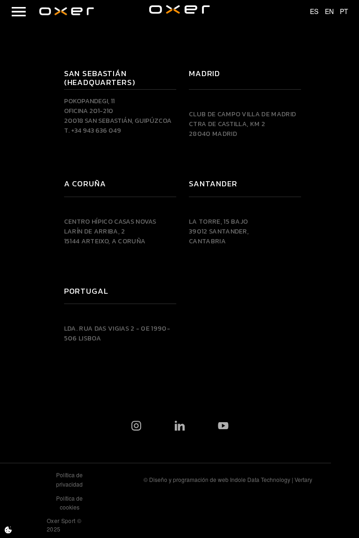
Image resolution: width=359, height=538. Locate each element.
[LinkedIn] (179, 425)
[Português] (339, 11)
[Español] (309, 11)
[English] (324, 11)
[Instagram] (136, 425)
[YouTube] (223, 425)
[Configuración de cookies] (8, 530)
